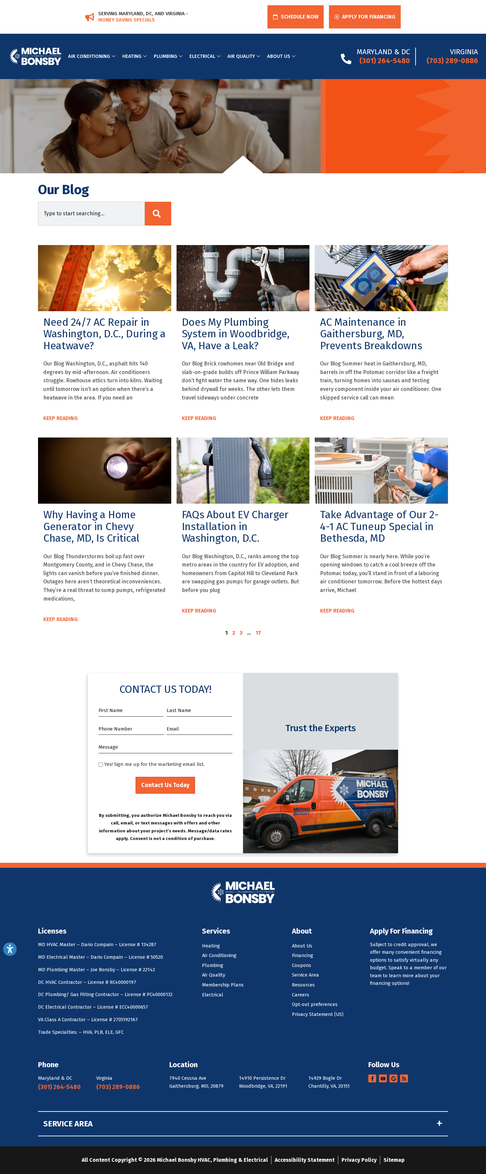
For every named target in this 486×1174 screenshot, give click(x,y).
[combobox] (91, 214)
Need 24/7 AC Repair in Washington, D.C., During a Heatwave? (104, 334)
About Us (278, 56)
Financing (302, 955)
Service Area (305, 975)
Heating (132, 56)
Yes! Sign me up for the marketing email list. (154, 764)
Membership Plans (223, 985)
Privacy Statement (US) (318, 1014)
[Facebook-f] (372, 1078)
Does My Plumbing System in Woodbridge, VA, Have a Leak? (236, 334)
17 (258, 633)
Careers (300, 995)
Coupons (301, 965)
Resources (303, 985)
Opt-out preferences (315, 1004)
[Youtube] (383, 1078)
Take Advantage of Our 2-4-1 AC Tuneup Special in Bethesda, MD (379, 526)
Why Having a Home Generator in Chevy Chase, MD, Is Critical (91, 526)
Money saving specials (126, 20)
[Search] (158, 214)
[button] (295, 16)
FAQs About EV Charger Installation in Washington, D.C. (235, 526)
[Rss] (404, 1078)
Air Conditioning (89, 56)
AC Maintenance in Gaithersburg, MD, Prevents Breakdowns (371, 334)
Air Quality (241, 56)
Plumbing (165, 56)
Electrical (202, 56)
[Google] (393, 1078)
